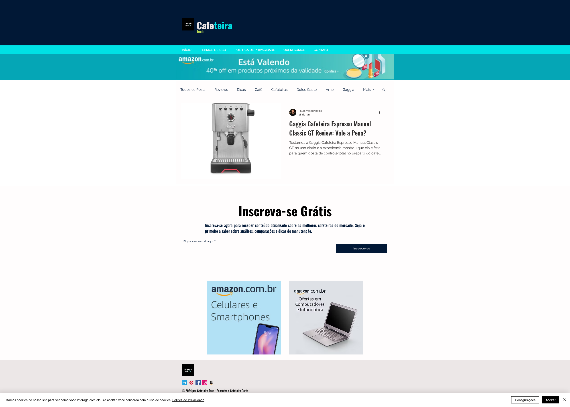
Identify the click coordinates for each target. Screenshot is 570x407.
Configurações (525, 400)
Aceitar (551, 400)
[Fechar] (564, 399)
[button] (325, 164)
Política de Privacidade (188, 400)
